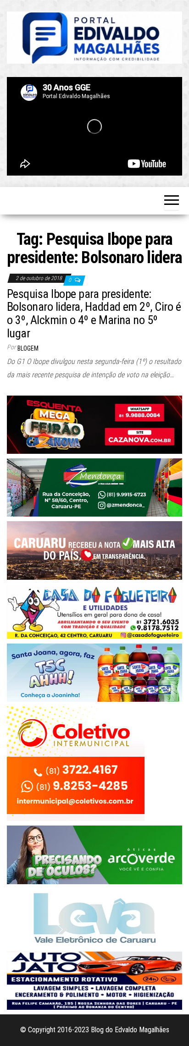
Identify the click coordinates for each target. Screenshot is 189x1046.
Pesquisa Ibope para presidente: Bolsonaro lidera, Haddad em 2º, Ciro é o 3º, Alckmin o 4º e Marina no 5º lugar (94, 313)
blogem (28, 348)
